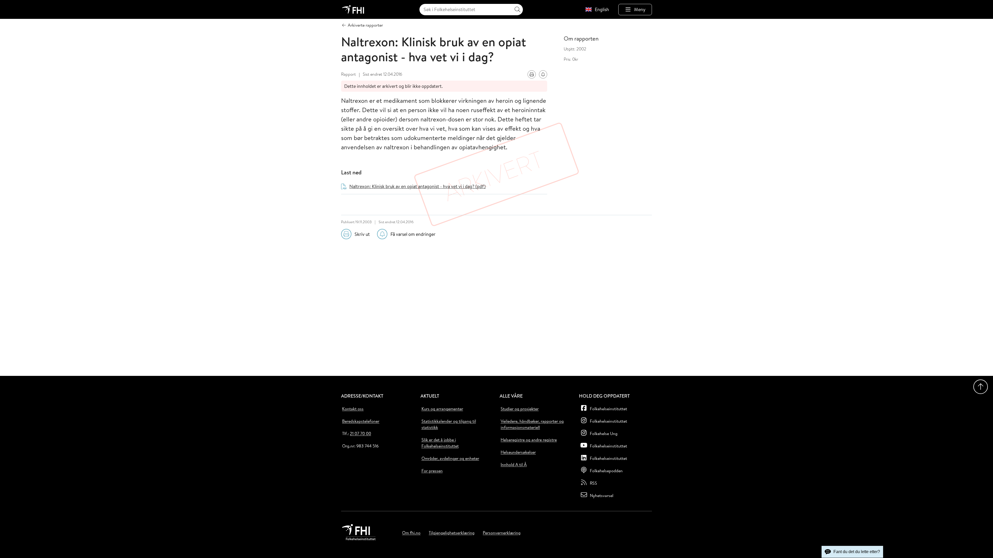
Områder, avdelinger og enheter (450, 458)
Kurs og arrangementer (442, 409)
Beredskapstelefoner (360, 421)
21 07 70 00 (360, 433)
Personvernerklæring (502, 533)
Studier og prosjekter (520, 409)
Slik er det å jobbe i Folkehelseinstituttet (440, 443)
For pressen (432, 471)
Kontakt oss (353, 409)
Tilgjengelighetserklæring (452, 533)
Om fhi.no (411, 533)
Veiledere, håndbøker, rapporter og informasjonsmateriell (532, 424)
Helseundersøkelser (518, 452)
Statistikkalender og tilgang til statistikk (449, 424)
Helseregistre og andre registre (529, 440)
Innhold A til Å (514, 464)
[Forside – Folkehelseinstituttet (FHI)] (353, 9)
